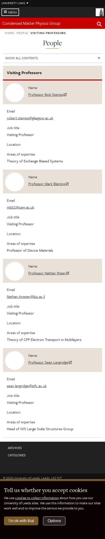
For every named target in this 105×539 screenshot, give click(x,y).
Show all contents (21, 58)
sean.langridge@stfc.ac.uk (27, 385)
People (22, 33)
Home (9, 33)
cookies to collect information (37, 497)
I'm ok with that (21, 521)
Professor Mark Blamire (46, 183)
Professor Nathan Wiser (47, 273)
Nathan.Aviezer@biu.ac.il (26, 296)
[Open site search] (99, 25)
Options (54, 521)
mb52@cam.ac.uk (20, 207)
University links (13, 3)
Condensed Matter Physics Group (31, 23)
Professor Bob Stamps (45, 94)
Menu (12, 12)
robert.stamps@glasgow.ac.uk (30, 118)
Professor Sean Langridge (48, 362)
